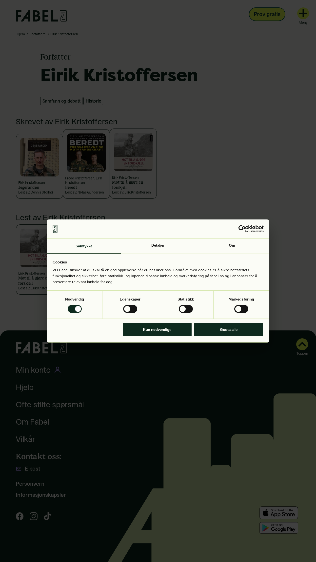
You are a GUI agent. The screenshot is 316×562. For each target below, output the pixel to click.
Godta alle (228, 329)
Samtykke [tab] (84, 246)
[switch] (130, 309)
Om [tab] (232, 245)
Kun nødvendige (157, 329)
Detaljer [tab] (158, 245)
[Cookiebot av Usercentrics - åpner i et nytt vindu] (242, 229)
